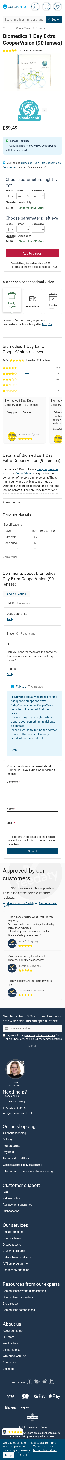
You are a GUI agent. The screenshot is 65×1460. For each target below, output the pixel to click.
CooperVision (23, 28)
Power (20, 190)
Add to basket (32, 253)
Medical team (11, 1343)
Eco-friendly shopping (16, 1270)
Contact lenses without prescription (24, 1291)
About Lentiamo (13, 1330)
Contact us (9, 1362)
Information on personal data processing (28, 1171)
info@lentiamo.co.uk (15, 1113)
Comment (13, 781)
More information (44, 1450)
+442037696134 (13, 1107)
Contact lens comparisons (19, 1310)
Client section (11, 1211)
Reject (23, 1455)
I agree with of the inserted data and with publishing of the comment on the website (31, 840)
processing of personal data (39, 1035)
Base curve (38, 190)
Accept (8, 1455)
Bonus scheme (12, 1238)
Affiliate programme (15, 1263)
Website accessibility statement (22, 1165)
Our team (8, 1337)
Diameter (11, 202)
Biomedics (41, 28)
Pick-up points (11, 1146)
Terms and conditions (16, 1158)
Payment (8, 1152)
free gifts (47, 324)
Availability (24, 202)
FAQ (5, 1192)
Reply (10, 619)
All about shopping (14, 1133)
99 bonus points (47, 145)
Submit (32, 851)
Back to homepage (28, 1427)
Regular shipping (13, 1232)
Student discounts (14, 1251)
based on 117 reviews (31, 50)
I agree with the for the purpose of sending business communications (34, 1036)
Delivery (7, 1139)
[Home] (4, 28)
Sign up (32, 1045)
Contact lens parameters (18, 1297)
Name (11, 808)
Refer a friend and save (17, 1257)
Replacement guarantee (17, 1205)
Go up (44, 1427)
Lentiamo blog (12, 1349)
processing (32, 836)
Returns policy (11, 1198)
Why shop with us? (14, 1356)
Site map (8, 1369)
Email (11, 822)
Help (56, 180)
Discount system (13, 1244)
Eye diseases (11, 1303)
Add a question (16, 594)
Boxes (9, 190)
